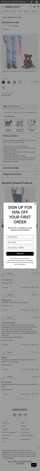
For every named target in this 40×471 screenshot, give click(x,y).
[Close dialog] (35, 204)
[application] (34, 465)
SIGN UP (20, 254)
